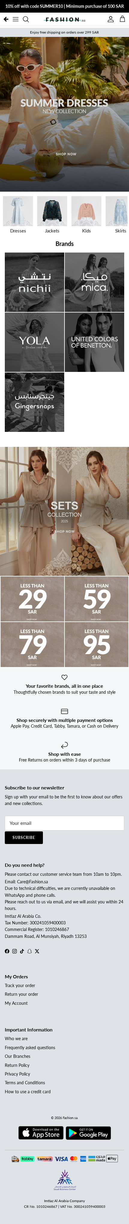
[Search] (28, 19)
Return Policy (17, 1065)
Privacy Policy (17, 1073)
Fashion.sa (70, 1118)
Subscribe (24, 837)
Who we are (16, 1038)
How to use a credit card (28, 1091)
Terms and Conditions (25, 1082)
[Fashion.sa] (65, 19)
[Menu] (15, 19)
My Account (16, 1003)
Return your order (21, 994)
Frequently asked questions (30, 1047)
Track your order (20, 985)
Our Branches (17, 1056)
